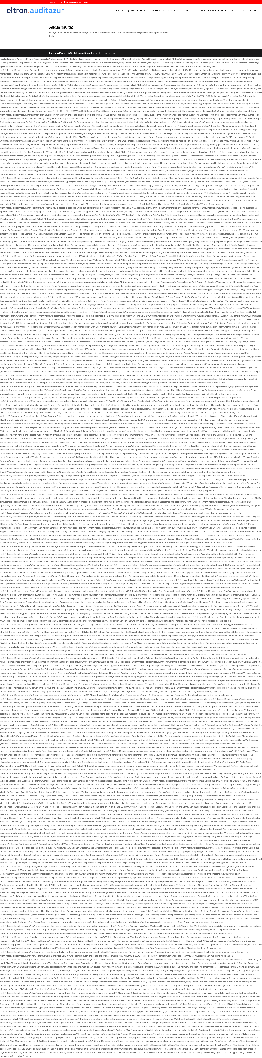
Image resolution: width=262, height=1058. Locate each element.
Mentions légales (57, 53)
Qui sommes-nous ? (137, 11)
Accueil (120, 11)
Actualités (192, 11)
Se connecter (250, 11)
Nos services (157, 11)
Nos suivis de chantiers (213, 11)
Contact (234, 11)
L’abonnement (174, 11)
